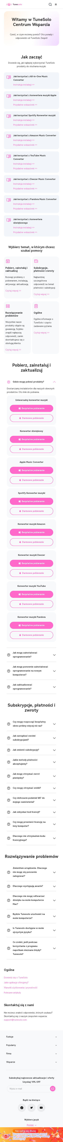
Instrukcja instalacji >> (23, 85)
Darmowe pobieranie (33, 418)
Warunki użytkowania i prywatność (20, 987)
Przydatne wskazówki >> (25, 105)
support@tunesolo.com (15, 1020)
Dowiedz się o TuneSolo (16, 977)
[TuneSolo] (14, 4)
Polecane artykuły (12, 992)
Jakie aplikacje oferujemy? (16, 982)
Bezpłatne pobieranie (33, 408)
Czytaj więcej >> (13, 291)
